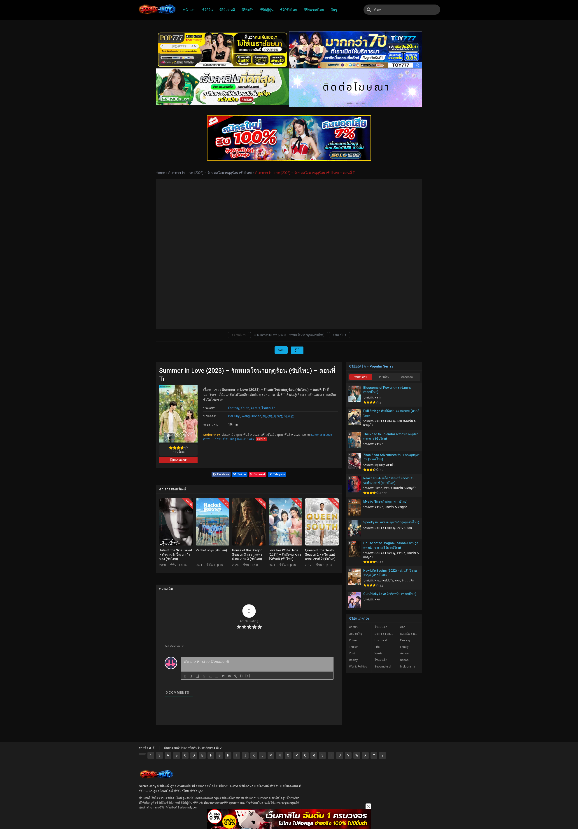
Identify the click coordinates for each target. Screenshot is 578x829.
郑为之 (278, 416)
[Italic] (191, 676)
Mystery (380, 464)
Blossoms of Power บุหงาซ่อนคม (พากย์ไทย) (387, 390)
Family (404, 647)
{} (241, 675)
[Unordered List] (217, 676)
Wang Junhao (251, 416)
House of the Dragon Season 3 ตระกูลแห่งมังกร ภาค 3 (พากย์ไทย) (390, 545)
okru (281, 350)
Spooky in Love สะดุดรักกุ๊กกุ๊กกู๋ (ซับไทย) (391, 522)
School (404, 660)
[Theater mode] (297, 350)
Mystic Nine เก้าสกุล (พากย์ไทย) (385, 501)
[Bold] (185, 676)
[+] (247, 675)
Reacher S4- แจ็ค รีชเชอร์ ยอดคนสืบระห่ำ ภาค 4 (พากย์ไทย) (389, 480)
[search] (369, 10)
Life (390, 580)
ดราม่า (255, 408)
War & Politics (358, 666)
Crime (378, 488)
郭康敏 (289, 416)
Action (404, 653)
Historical (381, 580)
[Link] (236, 676)
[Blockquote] (223, 676)
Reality (353, 660)
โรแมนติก (268, 408)
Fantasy (233, 408)
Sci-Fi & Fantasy (385, 420)
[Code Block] (229, 676)
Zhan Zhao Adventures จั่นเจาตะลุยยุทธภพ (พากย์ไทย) (391, 457)
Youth (245, 408)
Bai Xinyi (234, 416)
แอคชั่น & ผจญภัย (404, 488)
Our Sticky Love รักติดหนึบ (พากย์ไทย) (389, 594)
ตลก (399, 420)
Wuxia (378, 653)
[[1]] (142, 754)
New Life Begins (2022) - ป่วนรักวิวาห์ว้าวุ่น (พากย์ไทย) (390, 573)
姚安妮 (267, 416)
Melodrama (407, 666)
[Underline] (198, 676)
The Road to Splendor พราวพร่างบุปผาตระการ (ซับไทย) (390, 436)
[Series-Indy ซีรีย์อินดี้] (157, 14)
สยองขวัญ (355, 633)
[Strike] (204, 676)
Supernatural (383, 666)
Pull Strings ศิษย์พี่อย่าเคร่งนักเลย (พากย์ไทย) (391, 413)
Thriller (353, 647)
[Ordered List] (210, 676)
